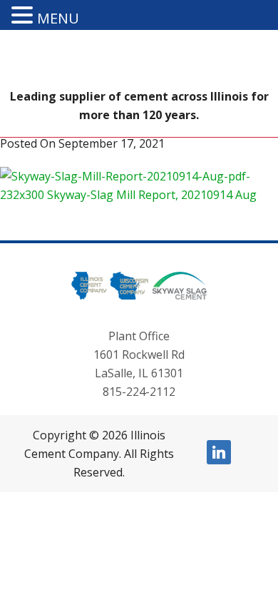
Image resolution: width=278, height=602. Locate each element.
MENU (58, 18)
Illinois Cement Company (139, 62)
